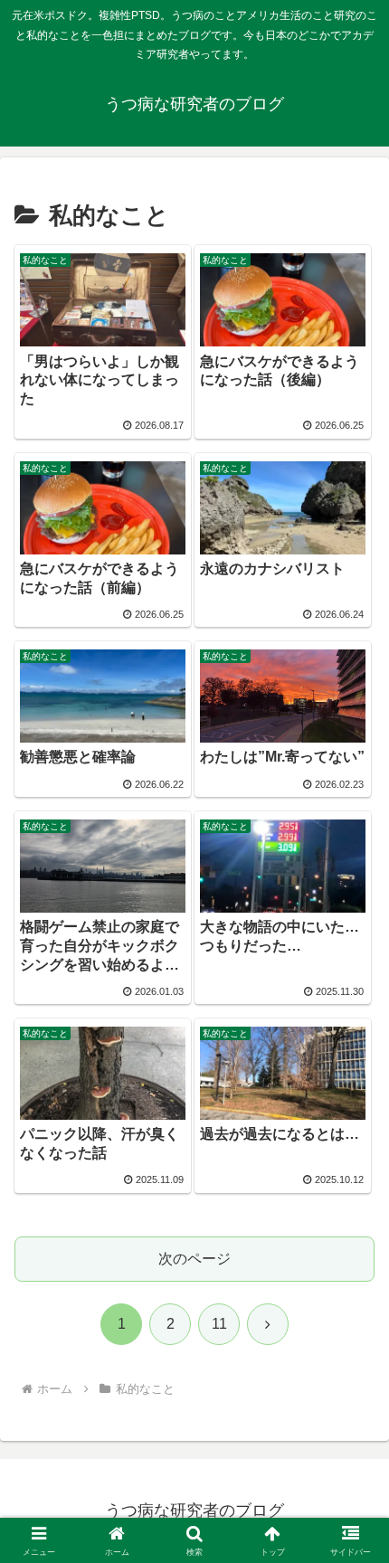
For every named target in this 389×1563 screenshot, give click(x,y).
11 (219, 1323)
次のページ (194, 1258)
